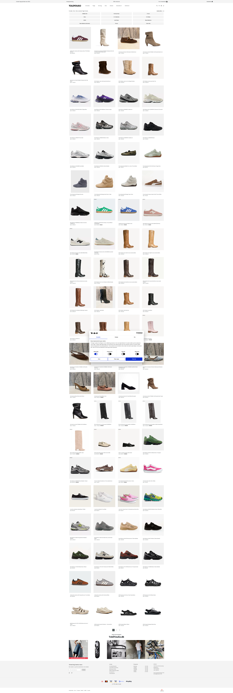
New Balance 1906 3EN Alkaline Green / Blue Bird (152, 509)
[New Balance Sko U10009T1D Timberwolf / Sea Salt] (153, 96)
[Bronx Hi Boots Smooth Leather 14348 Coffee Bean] (153, 411)
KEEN (85, 20)
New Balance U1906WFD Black (149, 137)
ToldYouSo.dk (116, 636)
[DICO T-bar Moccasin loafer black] (128, 439)
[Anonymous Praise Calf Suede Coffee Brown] (128, 38)
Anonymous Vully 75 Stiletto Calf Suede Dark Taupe (153, 396)
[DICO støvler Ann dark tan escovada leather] (128, 239)
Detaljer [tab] (116, 337)
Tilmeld (83, 669)
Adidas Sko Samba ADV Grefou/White (101, 595)
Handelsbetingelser (112, 666)
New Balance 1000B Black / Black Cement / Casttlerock (78, 223)
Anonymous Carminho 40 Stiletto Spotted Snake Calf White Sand (128, 367)
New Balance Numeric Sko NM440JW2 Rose (151, 223)
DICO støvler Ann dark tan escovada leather (127, 252)
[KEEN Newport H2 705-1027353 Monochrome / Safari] (80, 610)
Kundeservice (111, 672)
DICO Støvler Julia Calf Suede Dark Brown (102, 81)
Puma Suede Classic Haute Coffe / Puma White (152, 194)
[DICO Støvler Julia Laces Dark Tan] (153, 67)
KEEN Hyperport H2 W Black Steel (149, 595)
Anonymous (116, 13)
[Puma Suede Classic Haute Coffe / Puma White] (153, 181)
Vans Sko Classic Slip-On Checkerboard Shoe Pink (129, 509)
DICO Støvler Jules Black (99, 310)
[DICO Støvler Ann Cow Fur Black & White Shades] (104, 268)
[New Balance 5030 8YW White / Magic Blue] (80, 96)
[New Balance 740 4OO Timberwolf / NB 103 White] (104, 553)
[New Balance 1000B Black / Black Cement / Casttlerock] (80, 209)
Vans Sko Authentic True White (100, 509)
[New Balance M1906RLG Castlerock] (128, 96)
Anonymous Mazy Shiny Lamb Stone (77, 396)
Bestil (82, 690)
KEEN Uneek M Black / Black (124, 624)
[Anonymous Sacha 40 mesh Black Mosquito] (128, 383)
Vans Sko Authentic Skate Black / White (77, 509)
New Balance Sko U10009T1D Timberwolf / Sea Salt (152, 109)
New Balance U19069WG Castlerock (126, 137)
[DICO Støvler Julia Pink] (153, 325)
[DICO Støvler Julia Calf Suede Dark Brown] (104, 67)
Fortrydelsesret (112, 673)
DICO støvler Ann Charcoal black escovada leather (78, 282)
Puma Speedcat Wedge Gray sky (76, 194)
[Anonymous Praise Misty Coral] (104, 383)
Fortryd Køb (71, 690)
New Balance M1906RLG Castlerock (125, 109)
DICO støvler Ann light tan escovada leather (151, 252)
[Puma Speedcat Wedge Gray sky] (80, 181)
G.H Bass (148, 17)
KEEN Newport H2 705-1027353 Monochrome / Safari (79, 624)
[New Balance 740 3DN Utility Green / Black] (80, 553)
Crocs (148, 13)
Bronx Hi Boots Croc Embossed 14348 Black (102, 424)
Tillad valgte (116, 359)
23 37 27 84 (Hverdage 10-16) (159, 672)
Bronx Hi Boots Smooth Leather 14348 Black (127, 424)
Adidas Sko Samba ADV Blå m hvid (125, 223)
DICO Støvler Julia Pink (147, 338)
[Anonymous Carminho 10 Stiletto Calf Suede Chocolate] (80, 353)
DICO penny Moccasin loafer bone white (102, 452)
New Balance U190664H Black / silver (101, 137)
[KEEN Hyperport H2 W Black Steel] (153, 581)
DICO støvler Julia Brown (75, 338)
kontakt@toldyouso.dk (158, 673)
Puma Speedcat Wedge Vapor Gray (126, 194)
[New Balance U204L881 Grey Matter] (80, 152)
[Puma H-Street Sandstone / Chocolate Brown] (104, 467)
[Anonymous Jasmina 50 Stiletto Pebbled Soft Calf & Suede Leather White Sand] (104, 37)
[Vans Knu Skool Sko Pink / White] (153, 467)
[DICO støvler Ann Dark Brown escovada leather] (128, 268)
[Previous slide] (69, 649)
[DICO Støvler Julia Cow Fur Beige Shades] (128, 67)
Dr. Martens (116, 17)
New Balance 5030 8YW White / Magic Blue (78, 109)
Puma (116, 23)
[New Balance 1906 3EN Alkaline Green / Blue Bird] (153, 496)
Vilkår (85, 690)
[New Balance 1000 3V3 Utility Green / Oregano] (153, 439)
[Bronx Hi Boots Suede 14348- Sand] (80, 439)
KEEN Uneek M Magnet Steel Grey (149, 624)
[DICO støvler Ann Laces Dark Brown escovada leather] (153, 267)
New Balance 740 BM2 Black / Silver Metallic (151, 566)
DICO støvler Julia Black (147, 310)
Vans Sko (148, 23)
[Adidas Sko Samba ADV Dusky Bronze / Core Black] (80, 581)
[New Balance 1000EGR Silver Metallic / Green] (80, 467)
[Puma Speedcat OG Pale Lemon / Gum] (128, 467)
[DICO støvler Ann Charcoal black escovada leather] (80, 267)
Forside (78, 690)
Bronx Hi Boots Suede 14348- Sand (77, 452)
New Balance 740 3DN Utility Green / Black (78, 566)
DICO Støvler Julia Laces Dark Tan (149, 81)
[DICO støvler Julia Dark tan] (128, 297)
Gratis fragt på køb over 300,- (23, 1)
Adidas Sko (84, 13)
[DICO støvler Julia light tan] (128, 325)
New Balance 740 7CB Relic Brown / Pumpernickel (128, 566)
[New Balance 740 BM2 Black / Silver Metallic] (153, 553)
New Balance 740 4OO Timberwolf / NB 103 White (103, 566)
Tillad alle (134, 359)
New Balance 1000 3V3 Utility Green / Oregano (152, 452)
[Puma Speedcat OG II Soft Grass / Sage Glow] (153, 152)
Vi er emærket (162, 1)
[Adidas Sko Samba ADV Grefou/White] (104, 581)
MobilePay (209, 1)
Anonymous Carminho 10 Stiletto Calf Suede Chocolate (78, 367)
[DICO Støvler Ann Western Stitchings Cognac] (80, 297)
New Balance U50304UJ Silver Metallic (101, 166)
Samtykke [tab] (98, 337)
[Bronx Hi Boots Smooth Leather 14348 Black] (128, 411)
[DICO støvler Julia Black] (153, 297)
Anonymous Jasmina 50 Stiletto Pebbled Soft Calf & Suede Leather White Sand (104, 51)
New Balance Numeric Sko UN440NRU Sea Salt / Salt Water (103, 252)
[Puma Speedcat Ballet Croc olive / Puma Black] (128, 152)
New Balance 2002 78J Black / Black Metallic (151, 538)
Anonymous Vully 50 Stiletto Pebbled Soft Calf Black (79, 81)
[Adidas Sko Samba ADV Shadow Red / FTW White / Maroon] (80, 37)
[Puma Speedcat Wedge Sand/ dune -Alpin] (104, 181)
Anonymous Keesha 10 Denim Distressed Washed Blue (152, 367)
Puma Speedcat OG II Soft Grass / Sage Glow (152, 166)
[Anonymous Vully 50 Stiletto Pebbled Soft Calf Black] (80, 67)
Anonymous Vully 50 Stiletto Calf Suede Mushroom (153, 52)
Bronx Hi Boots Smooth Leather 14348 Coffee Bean (152, 424)
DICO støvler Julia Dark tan (124, 310)
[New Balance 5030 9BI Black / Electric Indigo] (104, 96)
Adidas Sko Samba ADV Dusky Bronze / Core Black (80, 595)
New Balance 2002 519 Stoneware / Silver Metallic (128, 538)
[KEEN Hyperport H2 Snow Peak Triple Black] (128, 581)
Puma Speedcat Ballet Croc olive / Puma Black (128, 166)
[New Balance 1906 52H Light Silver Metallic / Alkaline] (80, 524)
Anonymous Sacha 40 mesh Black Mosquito (127, 396)
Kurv (75, 690)
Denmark (162, 690)
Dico (85, 17)
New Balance (148, 20)
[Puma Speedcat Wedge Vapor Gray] (128, 181)
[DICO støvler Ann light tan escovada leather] (153, 239)
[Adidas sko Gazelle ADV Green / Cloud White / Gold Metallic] (104, 209)
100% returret (116, 1)
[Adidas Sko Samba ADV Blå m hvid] (128, 210)
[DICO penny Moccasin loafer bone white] (104, 439)
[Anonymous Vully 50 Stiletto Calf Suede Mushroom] (153, 38)
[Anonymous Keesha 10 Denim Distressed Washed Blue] (153, 353)
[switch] (109, 354)
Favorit (89, 690)
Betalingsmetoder (112, 669)
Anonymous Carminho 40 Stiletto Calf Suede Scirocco (103, 367)
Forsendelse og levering (113, 667)
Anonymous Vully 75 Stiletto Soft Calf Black (78, 424)
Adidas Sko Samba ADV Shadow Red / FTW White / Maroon (80, 51)
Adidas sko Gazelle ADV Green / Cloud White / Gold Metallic (103, 223)
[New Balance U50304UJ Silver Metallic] (104, 152)
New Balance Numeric (85, 23)
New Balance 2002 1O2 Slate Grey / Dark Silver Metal (103, 538)
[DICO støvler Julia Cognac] (104, 325)
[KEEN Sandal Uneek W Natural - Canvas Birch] (104, 610)
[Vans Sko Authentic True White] (104, 496)
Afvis (99, 359)
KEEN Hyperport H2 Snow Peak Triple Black (127, 595)
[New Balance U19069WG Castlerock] (128, 124)
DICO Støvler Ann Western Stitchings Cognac (79, 310)
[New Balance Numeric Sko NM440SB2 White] (80, 239)
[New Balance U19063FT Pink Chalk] (80, 124)
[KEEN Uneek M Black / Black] (128, 610)
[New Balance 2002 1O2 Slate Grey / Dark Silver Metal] (104, 524)
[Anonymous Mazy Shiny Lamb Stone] (80, 383)
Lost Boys (116, 20)
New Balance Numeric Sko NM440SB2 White (78, 252)
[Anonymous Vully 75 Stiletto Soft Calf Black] (80, 411)
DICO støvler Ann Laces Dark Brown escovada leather (152, 282)
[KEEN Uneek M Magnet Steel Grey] (153, 610)
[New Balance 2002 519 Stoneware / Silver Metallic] (128, 524)
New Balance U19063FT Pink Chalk (76, 137)
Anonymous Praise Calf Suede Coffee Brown (127, 52)
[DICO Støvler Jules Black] (104, 297)
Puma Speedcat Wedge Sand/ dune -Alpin (102, 194)
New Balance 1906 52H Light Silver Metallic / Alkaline (78, 538)
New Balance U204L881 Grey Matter (77, 166)
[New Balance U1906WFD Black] (153, 124)
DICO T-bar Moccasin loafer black (125, 452)
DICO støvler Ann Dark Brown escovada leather (128, 282)
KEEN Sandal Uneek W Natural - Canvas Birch (103, 624)
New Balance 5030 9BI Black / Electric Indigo (103, 109)
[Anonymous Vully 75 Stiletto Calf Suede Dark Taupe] (153, 383)
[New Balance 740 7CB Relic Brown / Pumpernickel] (128, 553)
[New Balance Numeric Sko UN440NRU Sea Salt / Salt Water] (104, 238)
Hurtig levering (69, 1)
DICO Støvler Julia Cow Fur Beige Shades (127, 81)
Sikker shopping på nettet (114, 670)
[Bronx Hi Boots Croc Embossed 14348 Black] (104, 411)
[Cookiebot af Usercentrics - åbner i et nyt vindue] (137, 333)
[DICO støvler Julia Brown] (80, 325)
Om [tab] (134, 337)
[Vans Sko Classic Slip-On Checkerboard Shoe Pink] (128, 496)
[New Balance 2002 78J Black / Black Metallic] (153, 524)
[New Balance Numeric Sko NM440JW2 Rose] (153, 210)
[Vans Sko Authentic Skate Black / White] (80, 496)
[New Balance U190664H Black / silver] (104, 124)
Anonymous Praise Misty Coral (100, 396)
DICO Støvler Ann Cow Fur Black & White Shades (103, 282)
